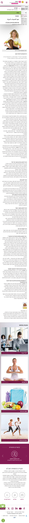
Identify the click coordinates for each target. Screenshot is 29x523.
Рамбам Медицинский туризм (14, 513)
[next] (3, 456)
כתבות (17, 16)
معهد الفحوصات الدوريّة (13, 19)
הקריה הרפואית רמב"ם (22, 15)
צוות (18, 12)
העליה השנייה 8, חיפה (19, 512)
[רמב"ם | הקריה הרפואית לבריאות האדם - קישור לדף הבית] (15, 2)
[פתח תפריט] (26, 2)
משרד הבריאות (9, 512)
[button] (10, 9)
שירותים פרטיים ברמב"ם (12, 22)
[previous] (26, 456)
